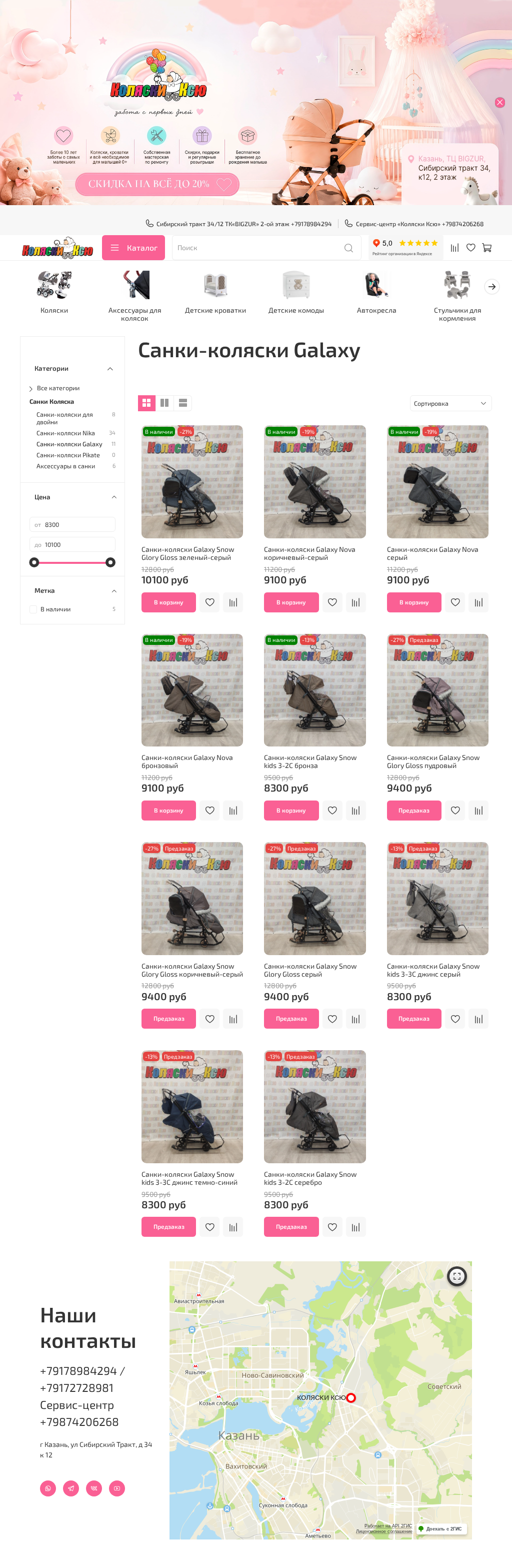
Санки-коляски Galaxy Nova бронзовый (187, 761)
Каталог (142, 247)
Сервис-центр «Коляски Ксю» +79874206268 (420, 223)
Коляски (54, 310)
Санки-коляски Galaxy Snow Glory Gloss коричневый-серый (192, 970)
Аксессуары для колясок (135, 314)
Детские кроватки (215, 310)
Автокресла (376, 310)
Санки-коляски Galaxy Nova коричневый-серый (310, 553)
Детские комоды (296, 310)
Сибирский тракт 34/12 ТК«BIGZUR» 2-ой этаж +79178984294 (244, 223)
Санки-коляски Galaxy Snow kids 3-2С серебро (310, 1178)
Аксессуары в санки (65, 466)
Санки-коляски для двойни (64, 418)
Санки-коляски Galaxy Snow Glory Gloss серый (310, 970)
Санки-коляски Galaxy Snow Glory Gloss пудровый (433, 761)
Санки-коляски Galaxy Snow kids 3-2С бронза (310, 761)
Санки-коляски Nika (65, 433)
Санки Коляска (52, 401)
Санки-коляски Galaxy (69, 444)
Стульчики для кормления (458, 314)
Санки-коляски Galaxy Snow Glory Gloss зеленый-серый (188, 553)
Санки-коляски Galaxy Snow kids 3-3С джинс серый (433, 970)
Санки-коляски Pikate (68, 455)
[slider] (34, 562)
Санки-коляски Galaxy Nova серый (432, 553)
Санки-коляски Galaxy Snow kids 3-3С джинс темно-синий (190, 1178)
